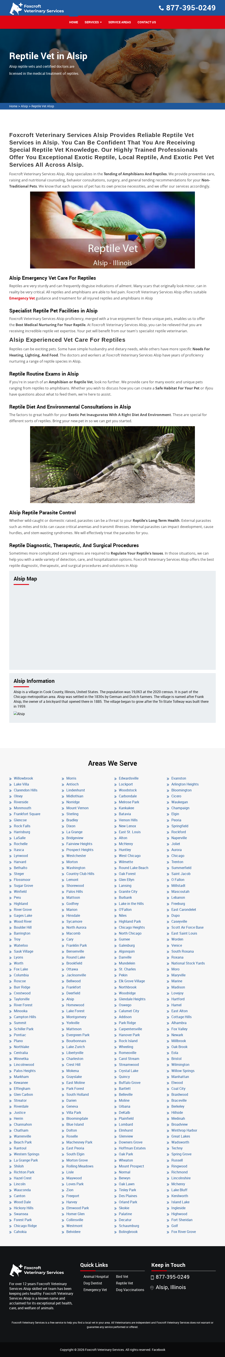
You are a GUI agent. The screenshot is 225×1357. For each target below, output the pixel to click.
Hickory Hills (23, 1207)
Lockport (126, 784)
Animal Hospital (96, 1276)
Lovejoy (177, 993)
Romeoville (127, 1052)
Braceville (179, 1100)
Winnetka (21, 1058)
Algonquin (127, 951)
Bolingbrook (128, 1231)
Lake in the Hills (131, 903)
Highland (21, 903)
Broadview (179, 1124)
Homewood (75, 1005)
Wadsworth (180, 1142)
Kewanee (21, 1082)
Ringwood (179, 1166)
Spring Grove (181, 1154)
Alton (123, 837)
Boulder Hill (23, 927)
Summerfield (181, 867)
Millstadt (178, 885)
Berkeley (177, 1106)
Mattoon (73, 897)
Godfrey (72, 903)
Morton (72, 861)
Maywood (74, 1178)
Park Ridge (127, 1022)
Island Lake (180, 1202)
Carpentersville (130, 1028)
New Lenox (127, 826)
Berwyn (124, 1178)
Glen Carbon (23, 1094)
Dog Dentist (92, 1283)
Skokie (124, 1207)
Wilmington (180, 1064)
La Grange (74, 831)
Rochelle (20, 843)
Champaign (180, 807)
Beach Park (23, 1142)
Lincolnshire (181, 1178)
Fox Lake (21, 969)
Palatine (125, 1213)
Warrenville (22, 1136)
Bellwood (73, 981)
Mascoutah (180, 891)
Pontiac (20, 1034)
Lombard (126, 1124)
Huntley (125, 849)
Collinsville (74, 1219)
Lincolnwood (24, 1064)
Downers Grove (130, 1142)
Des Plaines (128, 1195)
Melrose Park (129, 802)
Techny (177, 1148)
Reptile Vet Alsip (42, 106)
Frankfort (73, 987)
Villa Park (73, 1112)
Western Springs (26, 1154)
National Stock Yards (188, 963)
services (92, 22)
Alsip (24, 106)
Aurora (176, 849)
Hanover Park (129, 1034)
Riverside (21, 802)
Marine (176, 981)
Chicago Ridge (25, 1225)
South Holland (77, 1094)
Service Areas (119, 22)
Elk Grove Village (132, 981)
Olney (18, 796)
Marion (71, 909)
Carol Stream (129, 1058)
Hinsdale (73, 915)
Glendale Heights (132, 999)
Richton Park (24, 1172)
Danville (125, 957)
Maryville (178, 975)
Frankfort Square (27, 813)
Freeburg (178, 903)
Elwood (177, 1082)
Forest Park (23, 1219)
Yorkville (72, 1022)
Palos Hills (74, 891)
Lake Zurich (75, 1046)
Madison (178, 987)
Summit (20, 1022)
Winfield (20, 891)
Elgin (175, 813)
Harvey (71, 1202)
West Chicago (130, 855)
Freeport (72, 1195)
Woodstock (128, 790)
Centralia (21, 1052)
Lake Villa (21, 784)
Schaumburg (129, 1225)
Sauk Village (23, 951)
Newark (177, 1034)
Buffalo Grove (129, 1082)
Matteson (74, 1028)
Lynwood (21, 855)
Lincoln (19, 1184)
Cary (69, 939)
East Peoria (75, 1148)
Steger (19, 873)
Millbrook (178, 1040)
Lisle (70, 1172)
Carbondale (128, 796)
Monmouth (22, 807)
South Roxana (182, 951)
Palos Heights (25, 1070)
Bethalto (20, 867)
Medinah (178, 1118)
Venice (176, 945)
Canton (19, 1195)
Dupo (175, 915)
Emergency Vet (22, 298)
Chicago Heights (132, 927)
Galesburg (127, 945)
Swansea (21, 1213)
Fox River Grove (183, 1231)
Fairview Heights (79, 843)
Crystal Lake (128, 1070)
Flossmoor (22, 879)
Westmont (74, 1225)
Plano (18, 1040)
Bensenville (75, 951)
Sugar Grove (23, 885)
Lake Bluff (179, 1189)
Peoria (176, 820)
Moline (124, 1100)
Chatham (21, 1130)
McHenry (126, 843)
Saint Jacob (181, 873)
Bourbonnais (76, 1040)
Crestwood (22, 993)
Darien (71, 1100)
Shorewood (75, 885)
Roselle (72, 1136)
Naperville (179, 837)
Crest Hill (73, 1064)
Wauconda (22, 1189)
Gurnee (124, 939)
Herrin (18, 1118)
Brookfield (74, 963)
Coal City (178, 1088)
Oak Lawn (126, 1184)
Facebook (158, 1350)
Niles (123, 915)
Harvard (20, 861)
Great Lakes (180, 1136)
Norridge (73, 802)
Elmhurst (126, 1130)
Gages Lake (23, 915)
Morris (71, 778)
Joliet (175, 843)
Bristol (176, 1058)
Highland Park (130, 921)
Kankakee (126, 807)
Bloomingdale (77, 1118)
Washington (75, 867)
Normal (124, 1172)
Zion (69, 1189)
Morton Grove (77, 1160)
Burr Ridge (22, 987)
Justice (19, 1112)
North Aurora (76, 927)
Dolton (71, 1130)
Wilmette (126, 861)
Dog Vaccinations (130, 1289)
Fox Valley (179, 1028)
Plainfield (126, 1118)
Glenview (126, 1136)
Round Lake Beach (133, 867)
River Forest (23, 1005)
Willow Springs (182, 1070)
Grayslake (74, 1076)
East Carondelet (183, 909)
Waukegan (179, 802)
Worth (18, 963)
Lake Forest (75, 1010)
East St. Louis (130, 831)
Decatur (125, 1219)
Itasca (19, 849)
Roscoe (20, 981)
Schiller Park (23, 1028)
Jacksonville (76, 975)
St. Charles (127, 969)
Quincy (124, 1076)
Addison (125, 1016)
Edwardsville (128, 778)
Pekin (123, 975)
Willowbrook (23, 778)
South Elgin (75, 1154)
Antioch (72, 784)
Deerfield (73, 993)
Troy (17, 939)
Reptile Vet (124, 1283)
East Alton (179, 1010)
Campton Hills (25, 1016)
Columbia (21, 975)
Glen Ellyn (126, 879)
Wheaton (126, 1160)
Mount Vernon (77, 807)
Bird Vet (122, 1276)
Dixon (70, 826)
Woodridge (127, 993)
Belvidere (73, 1231)
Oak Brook (179, 1046)
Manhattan (180, 1076)
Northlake (21, 1046)
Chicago (177, 855)
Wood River (23, 921)
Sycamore (74, 921)
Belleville (125, 1094)
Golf (174, 1225)
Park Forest (75, 1088)
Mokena (72, 1070)
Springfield (179, 826)
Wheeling (126, 1046)
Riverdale (21, 1106)
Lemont (72, 879)
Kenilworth (179, 1195)
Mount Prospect (131, 1166)
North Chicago (130, 933)
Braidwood (179, 1094)
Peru (17, 897)
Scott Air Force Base (187, 927)
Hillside (177, 1112)
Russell (177, 1160)
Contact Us (147, 22)
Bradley (72, 820)
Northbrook (127, 987)
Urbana (124, 1106)
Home (73, 22)
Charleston (74, 1058)
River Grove (23, 909)
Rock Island (128, 1040)
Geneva (72, 1106)
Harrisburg (22, 831)
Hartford (178, 999)
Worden (177, 939)
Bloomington (181, 790)
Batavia (125, 813)
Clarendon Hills (25, 790)
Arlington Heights (185, 784)
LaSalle (19, 837)
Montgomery (76, 1016)
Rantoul (20, 1148)
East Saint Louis (184, 933)
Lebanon (178, 897)
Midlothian (74, 796)
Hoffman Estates (132, 1148)
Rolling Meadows (79, 1166)
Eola (174, 1052)
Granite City (128, 891)
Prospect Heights (79, 849)
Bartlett (125, 1088)
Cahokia (20, 1231)
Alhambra (179, 1022)
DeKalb (124, 1112)
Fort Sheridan (181, 1219)
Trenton (177, 861)
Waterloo (21, 945)
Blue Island (75, 1124)
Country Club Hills (80, 873)
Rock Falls (22, 826)
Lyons (18, 957)
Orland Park (128, 1202)
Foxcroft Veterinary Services (104, 1350)
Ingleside (178, 1207)
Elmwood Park (77, 1207)
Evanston (178, 778)
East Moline (75, 1082)
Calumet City (129, 1010)
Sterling (72, 813)
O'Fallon (125, 909)
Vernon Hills (128, 820)
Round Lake (75, 957)
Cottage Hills (181, 1016)
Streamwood (129, 1064)
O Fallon (177, 879)
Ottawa (72, 969)
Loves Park (74, 1184)
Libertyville (74, 1052)
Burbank (125, 897)
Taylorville (21, 999)
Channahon (23, 1124)
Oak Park (126, 1154)
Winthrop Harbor (184, 1130)
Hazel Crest (23, 1178)
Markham (21, 1076)
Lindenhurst (75, 790)
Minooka (20, 1010)
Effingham (22, 1088)
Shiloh (19, 1166)
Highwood (179, 1213)
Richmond (179, 1172)
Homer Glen (75, 1213)
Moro (175, 969)
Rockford (178, 831)
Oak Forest (127, 873)
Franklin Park (76, 945)
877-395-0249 (191, 7)
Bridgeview (74, 837)
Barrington (22, 933)
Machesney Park (79, 1142)
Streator (20, 1100)
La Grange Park (26, 1160)
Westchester (76, 855)
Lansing (125, 885)
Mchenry (178, 1184)
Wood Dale (22, 1202)
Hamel (176, 1005)
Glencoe (20, 820)
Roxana (177, 957)
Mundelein (127, 963)
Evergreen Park (77, 1034)
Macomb (73, 933)
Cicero (176, 796)
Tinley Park (127, 1189)
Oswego (125, 1005)
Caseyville (179, 921)
